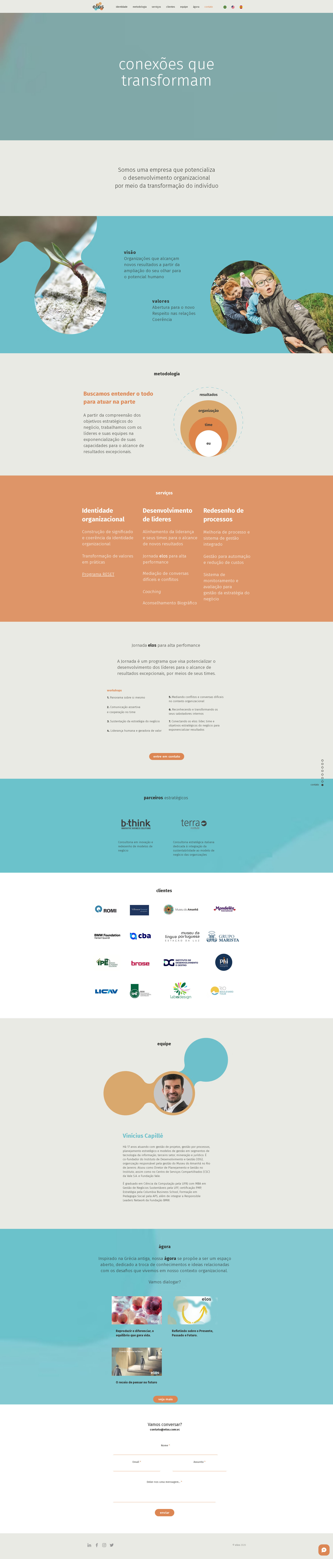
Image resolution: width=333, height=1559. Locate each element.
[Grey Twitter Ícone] (111, 1545)
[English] (233, 7)
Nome (164, 1445)
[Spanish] (241, 7)
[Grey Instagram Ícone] (104, 1545)
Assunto (199, 1462)
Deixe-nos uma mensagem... (163, 1482)
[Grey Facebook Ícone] (96, 1545)
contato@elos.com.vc (165, 1429)
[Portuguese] (225, 7)
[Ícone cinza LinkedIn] (89, 1545)
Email (136, 1462)
